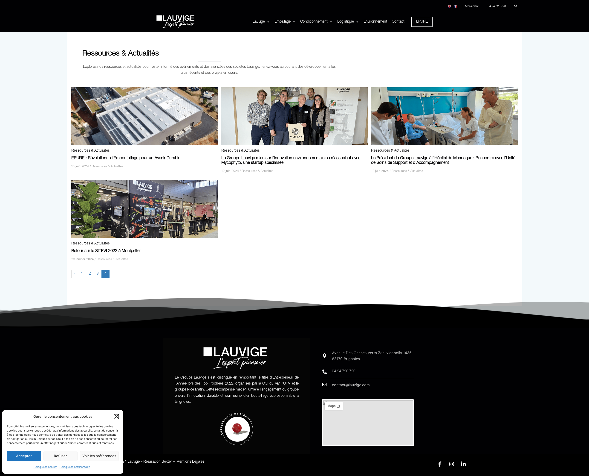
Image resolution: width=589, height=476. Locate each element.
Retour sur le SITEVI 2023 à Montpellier (106, 251)
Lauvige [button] (259, 22)
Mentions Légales (190, 462)
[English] (450, 7)
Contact (398, 22)
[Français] (456, 7)
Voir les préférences (99, 456)
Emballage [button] (282, 22)
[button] (116, 416)
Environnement (375, 22)
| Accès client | (471, 6)
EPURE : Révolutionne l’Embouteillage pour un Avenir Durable (125, 158)
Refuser (60, 456)
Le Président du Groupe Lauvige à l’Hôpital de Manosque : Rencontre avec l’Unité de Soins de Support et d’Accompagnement (443, 160)
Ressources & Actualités (90, 151)
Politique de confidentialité (75, 467)
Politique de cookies (45, 467)
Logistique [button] (345, 22)
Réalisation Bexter (157, 462)
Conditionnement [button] (314, 22)
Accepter (24, 456)
